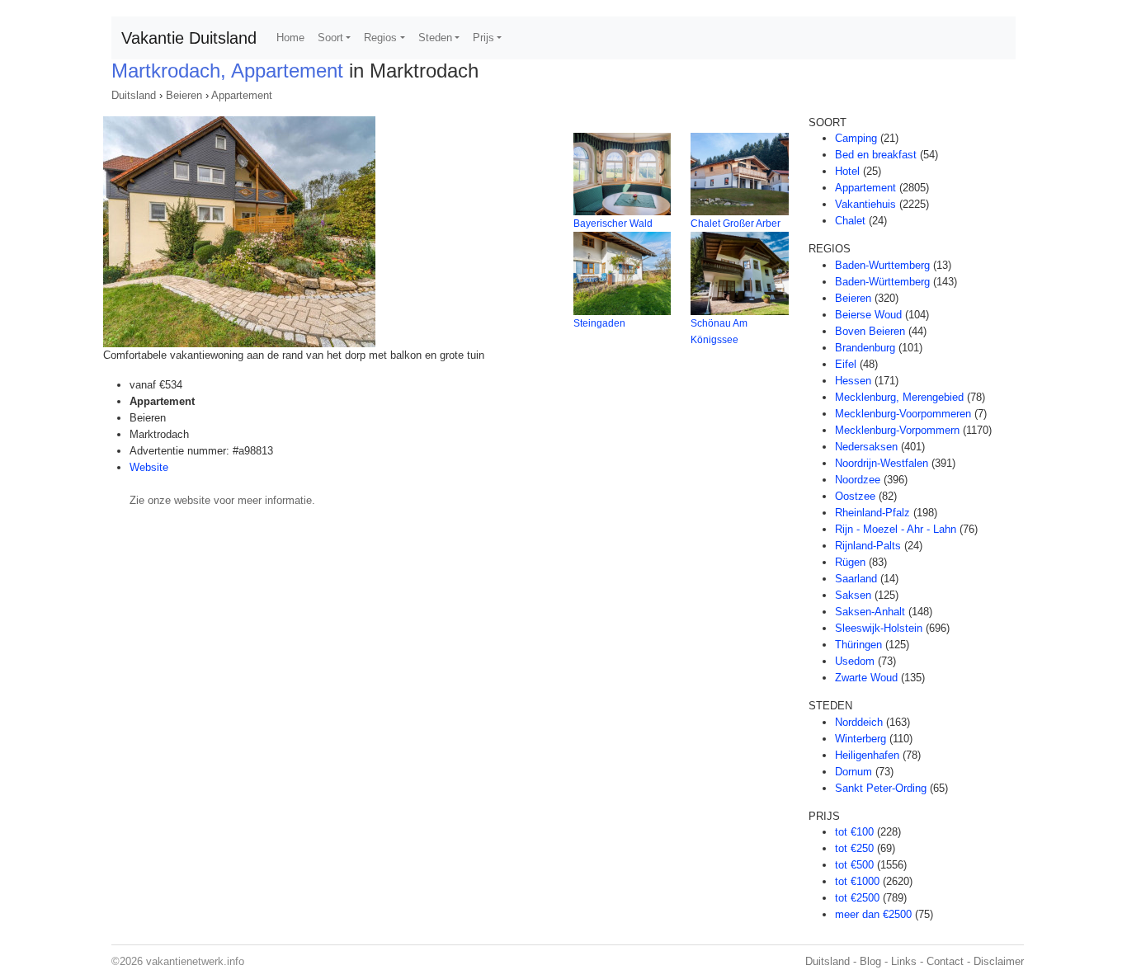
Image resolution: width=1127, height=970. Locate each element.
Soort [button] (330, 37)
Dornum (853, 771)
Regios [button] (380, 37)
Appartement (241, 95)
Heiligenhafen (867, 755)
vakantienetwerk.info (195, 961)
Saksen (853, 595)
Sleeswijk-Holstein (878, 628)
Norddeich (859, 722)
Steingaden (599, 323)
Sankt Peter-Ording (881, 788)
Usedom (855, 661)
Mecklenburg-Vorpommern (897, 430)
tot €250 (854, 848)
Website (149, 467)
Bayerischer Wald (613, 223)
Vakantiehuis (865, 204)
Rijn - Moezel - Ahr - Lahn (895, 529)
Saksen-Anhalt (870, 611)
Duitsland (133, 95)
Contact (945, 961)
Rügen (850, 562)
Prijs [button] (483, 37)
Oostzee (855, 496)
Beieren (184, 95)
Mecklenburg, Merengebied (899, 397)
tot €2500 (857, 898)
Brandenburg (865, 347)
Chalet (850, 220)
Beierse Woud (868, 314)
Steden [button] (435, 37)
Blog (870, 961)
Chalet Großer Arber (735, 223)
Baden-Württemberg (882, 281)
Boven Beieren (870, 331)
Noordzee (857, 479)
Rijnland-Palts (868, 545)
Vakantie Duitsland (189, 38)
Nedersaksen (866, 446)
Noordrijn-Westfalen (881, 463)
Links (904, 961)
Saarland (856, 578)
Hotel (847, 171)
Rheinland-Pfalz (872, 512)
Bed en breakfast (876, 154)
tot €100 (854, 832)
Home (290, 37)
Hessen (853, 380)
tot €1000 (857, 881)
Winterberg (860, 738)
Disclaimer (999, 961)
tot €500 (854, 865)
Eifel (845, 364)
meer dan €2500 (873, 914)
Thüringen (858, 644)
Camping (856, 138)
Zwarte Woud (866, 677)
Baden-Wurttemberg (882, 265)
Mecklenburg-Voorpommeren (903, 413)
